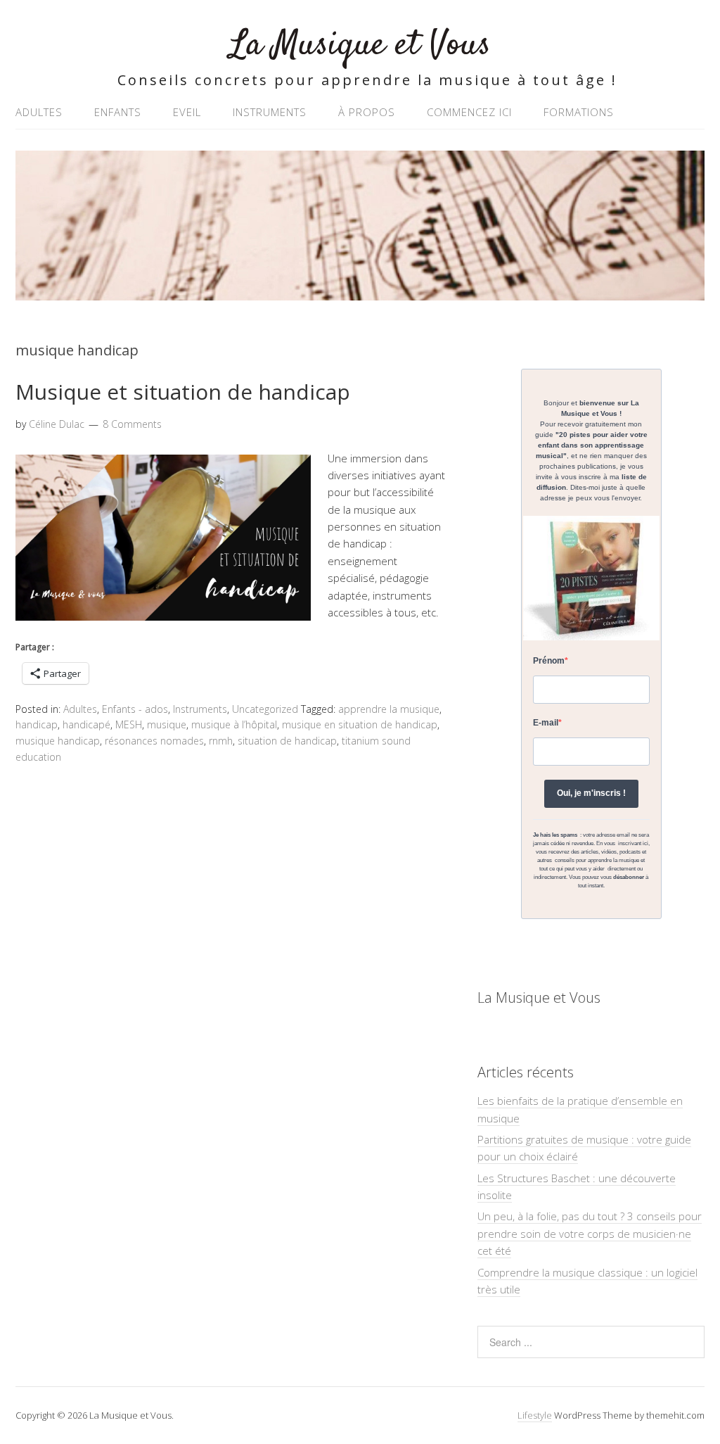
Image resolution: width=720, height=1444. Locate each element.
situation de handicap (287, 740)
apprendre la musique (388, 709)
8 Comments (132, 424)
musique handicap (57, 740)
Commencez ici (469, 112)
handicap (36, 724)
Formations (579, 112)
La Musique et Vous (360, 45)
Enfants (117, 112)
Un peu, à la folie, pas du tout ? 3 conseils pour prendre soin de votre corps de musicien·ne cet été (589, 1233)
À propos (366, 112)
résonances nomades (154, 740)
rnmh (221, 740)
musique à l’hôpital (234, 724)
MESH (128, 724)
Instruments (270, 112)
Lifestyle (535, 1415)
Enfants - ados (135, 709)
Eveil (187, 112)
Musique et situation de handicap (182, 391)
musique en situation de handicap (359, 724)
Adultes (39, 112)
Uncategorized (265, 709)
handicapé (86, 724)
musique (166, 724)
